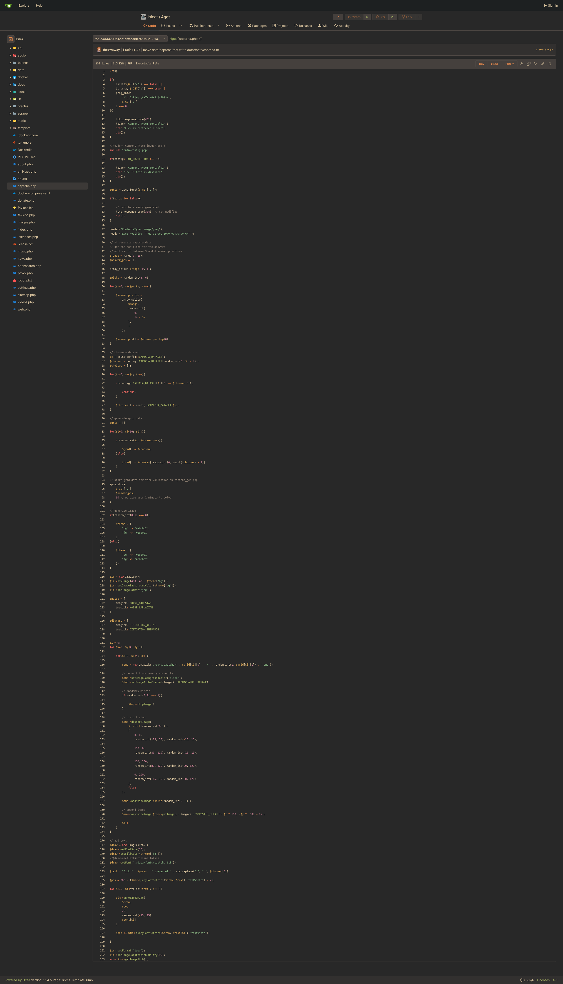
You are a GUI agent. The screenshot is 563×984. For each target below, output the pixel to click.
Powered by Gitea (17, 980)
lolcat (153, 17)
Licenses (543, 980)
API (555, 980)
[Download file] (521, 63)
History (509, 63)
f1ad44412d (131, 49)
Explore (23, 5)
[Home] (8, 5)
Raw (481, 63)
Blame (494, 63)
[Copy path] (200, 38)
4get (165, 17)
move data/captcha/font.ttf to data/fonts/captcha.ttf (181, 50)
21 (393, 17)
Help (39, 5)
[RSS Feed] (338, 17)
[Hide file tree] (11, 39)
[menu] (527, 980)
